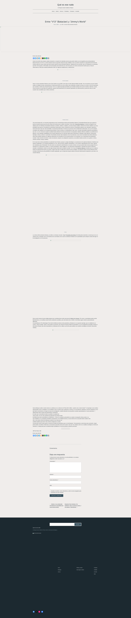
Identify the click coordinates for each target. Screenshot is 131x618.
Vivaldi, (64, 146)
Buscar (77, 524)
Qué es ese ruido (65, 5)
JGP (62, 24)
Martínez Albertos (81, 148)
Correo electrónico (54, 480)
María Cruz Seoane (75, 318)
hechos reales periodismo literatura (71, 24)
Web (51, 485)
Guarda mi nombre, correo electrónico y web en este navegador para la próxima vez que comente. (66, 491)
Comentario (52, 461)
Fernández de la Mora (71, 235)
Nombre (52, 474)
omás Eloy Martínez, (79, 124)
